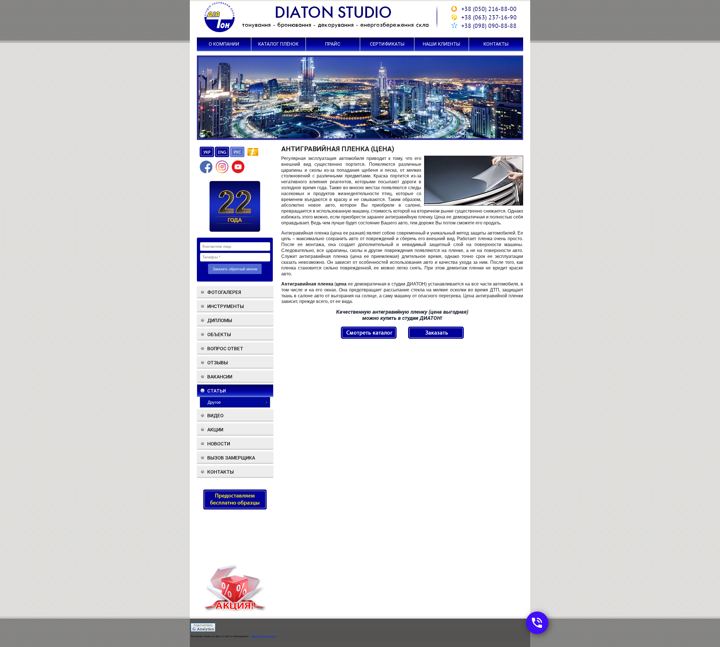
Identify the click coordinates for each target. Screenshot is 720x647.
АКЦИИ (215, 429)
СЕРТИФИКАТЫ (387, 44)
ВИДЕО (215, 415)
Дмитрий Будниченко (263, 636)
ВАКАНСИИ (219, 377)
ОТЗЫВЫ (217, 362)
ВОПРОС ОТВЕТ (225, 348)
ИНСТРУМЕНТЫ (225, 306)
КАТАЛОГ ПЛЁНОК (278, 44)
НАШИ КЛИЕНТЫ (441, 44)
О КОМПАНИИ (224, 44)
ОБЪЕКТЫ (219, 334)
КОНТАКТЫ (495, 44)
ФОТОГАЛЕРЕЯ (224, 292)
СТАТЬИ (216, 391)
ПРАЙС (332, 44)
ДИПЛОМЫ (219, 320)
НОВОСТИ (218, 444)
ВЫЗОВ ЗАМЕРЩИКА (231, 458)
